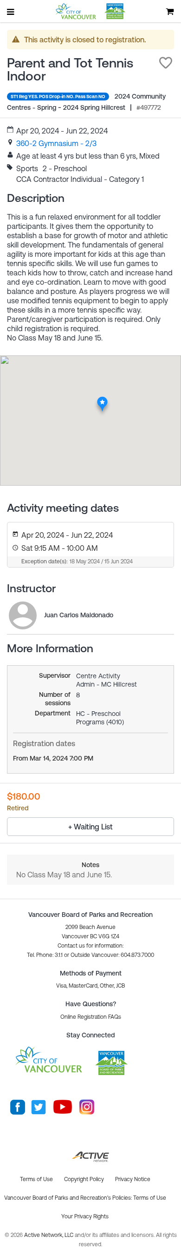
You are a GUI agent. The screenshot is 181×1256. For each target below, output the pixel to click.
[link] (56, 143)
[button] (165, 62)
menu (11, 11)
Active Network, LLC (49, 1235)
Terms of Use (149, 1198)
